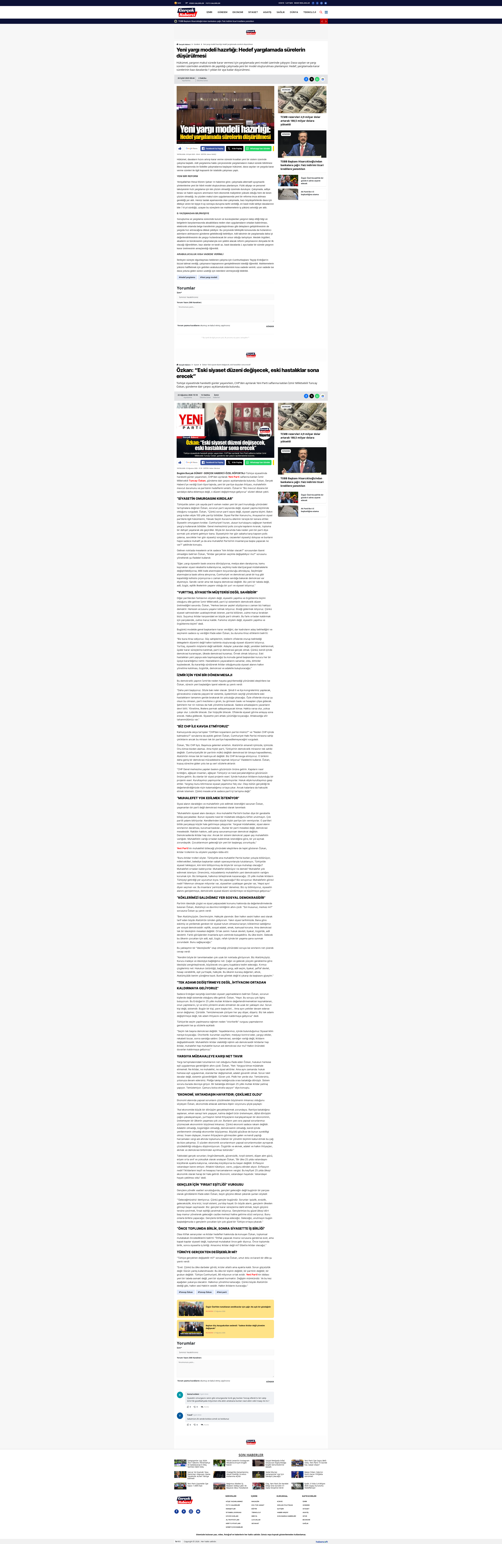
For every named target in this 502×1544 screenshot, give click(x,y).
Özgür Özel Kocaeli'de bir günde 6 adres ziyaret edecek (312, 181)
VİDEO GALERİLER (196, 3)
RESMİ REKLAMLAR (302, 3)
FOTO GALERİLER (213, 3)
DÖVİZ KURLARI (232, 1516)
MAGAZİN (255, 1501)
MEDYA (254, 1516)
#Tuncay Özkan (186, 1292)
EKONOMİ (306, 1520)
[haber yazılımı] (322, 1541)
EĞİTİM (254, 1509)
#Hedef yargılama (187, 277)
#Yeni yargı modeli (208, 277)
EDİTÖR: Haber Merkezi (211, 468)
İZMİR (305, 1501)
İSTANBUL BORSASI (233, 1512)
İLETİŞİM (289, 3)
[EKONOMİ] (302, 99)
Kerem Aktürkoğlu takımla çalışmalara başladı (197, 21)
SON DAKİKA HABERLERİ (286, 1516)
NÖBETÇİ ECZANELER (234, 1527)
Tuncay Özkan (197, 481)
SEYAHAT (255, 1523)
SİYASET (306, 1509)
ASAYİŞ (306, 1512)
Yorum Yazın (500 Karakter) (189, 302)
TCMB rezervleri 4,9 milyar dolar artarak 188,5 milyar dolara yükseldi (300, 120)
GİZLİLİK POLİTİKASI (285, 1505)
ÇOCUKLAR (256, 1520)
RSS (179, 1541)
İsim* (179, 292)
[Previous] (322, 21)
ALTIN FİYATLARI (232, 1520)
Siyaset (196, 365)
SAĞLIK (305, 1523)
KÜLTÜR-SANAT (258, 1505)
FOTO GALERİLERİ (233, 1505)
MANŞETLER (231, 1509)
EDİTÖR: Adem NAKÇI (208, 154)
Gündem (197, 44)
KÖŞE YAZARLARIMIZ (234, 1501)
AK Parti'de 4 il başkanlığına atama (310, 193)
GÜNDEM (306, 1505)
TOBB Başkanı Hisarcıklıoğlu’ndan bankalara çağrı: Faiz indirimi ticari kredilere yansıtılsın (302, 165)
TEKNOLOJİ (256, 1512)
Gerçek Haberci (184, 44)
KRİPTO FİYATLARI (233, 1523)
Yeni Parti (233, 477)
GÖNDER (270, 326)
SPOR (305, 1516)
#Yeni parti (222, 1292)
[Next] (326, 21)
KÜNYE (281, 3)
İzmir (216, 395)
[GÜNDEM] (302, 143)
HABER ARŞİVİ (282, 1512)
